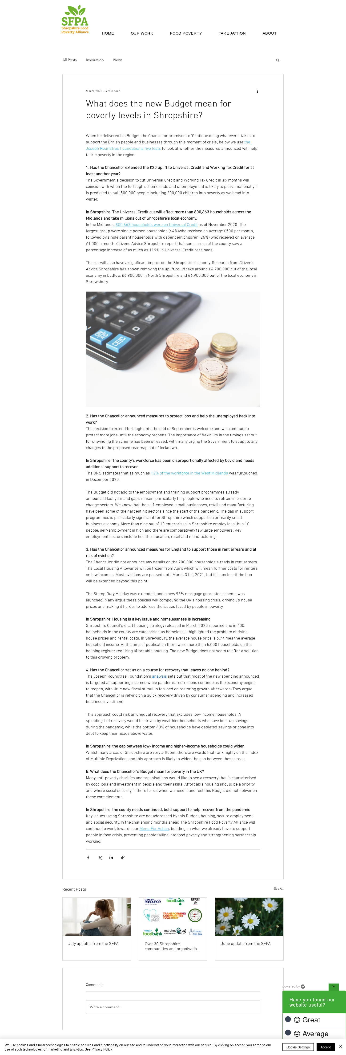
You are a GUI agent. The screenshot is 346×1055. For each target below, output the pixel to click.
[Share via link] (123, 857)
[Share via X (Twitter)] (99, 857)
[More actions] (257, 91)
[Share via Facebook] (88, 857)
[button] (277, 60)
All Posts (69, 60)
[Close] (340, 1047)
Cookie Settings (298, 1047)
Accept (326, 1047)
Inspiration (95, 60)
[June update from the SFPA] (249, 917)
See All (279, 889)
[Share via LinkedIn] (111, 857)
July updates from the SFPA (93, 943)
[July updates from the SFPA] (97, 917)
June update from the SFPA (246, 943)
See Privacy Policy (98, 1049)
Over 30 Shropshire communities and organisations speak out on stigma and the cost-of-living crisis (173, 947)
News (117, 60)
